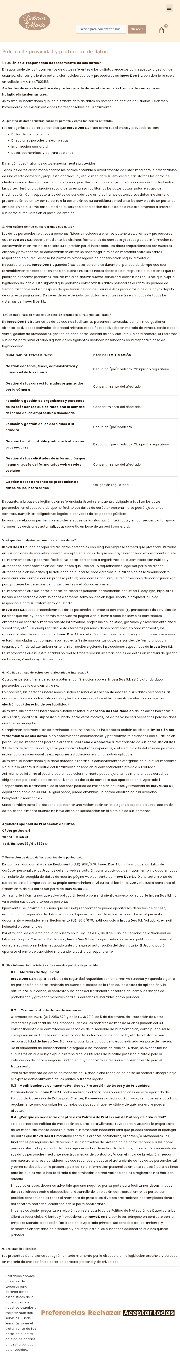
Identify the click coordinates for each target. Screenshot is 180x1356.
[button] (169, 8)
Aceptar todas (149, 1313)
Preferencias (63, 1313)
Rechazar (104, 1313)
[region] (90, 1311)
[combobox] (101, 29)
